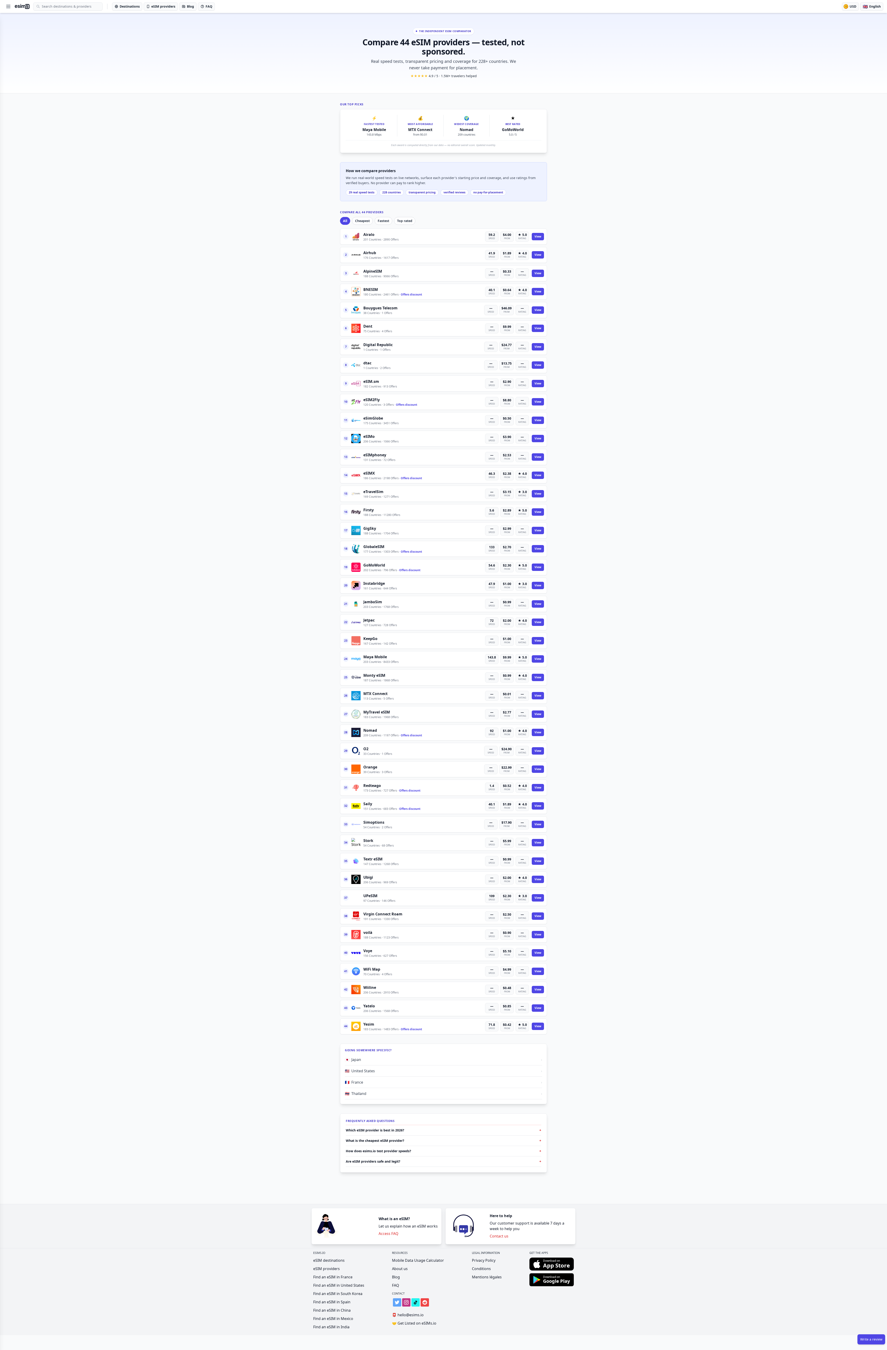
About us (400, 1268)
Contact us (499, 1236)
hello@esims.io (408, 1314)
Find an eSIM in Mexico (333, 1318)
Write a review (871, 1339)
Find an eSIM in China (332, 1310)
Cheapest (362, 221)
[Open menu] (8, 6)
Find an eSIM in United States (338, 1285)
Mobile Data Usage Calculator (418, 1260)
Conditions (481, 1268)
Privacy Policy (483, 1260)
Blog (396, 1277)
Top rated (404, 221)
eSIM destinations (329, 1260)
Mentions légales (487, 1277)
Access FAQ (388, 1233)
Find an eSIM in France (332, 1277)
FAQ (395, 1285)
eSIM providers (326, 1268)
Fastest (383, 221)
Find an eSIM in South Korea (337, 1293)
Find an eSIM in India (331, 1326)
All (345, 221)
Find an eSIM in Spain (331, 1301)
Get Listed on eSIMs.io (414, 1323)
